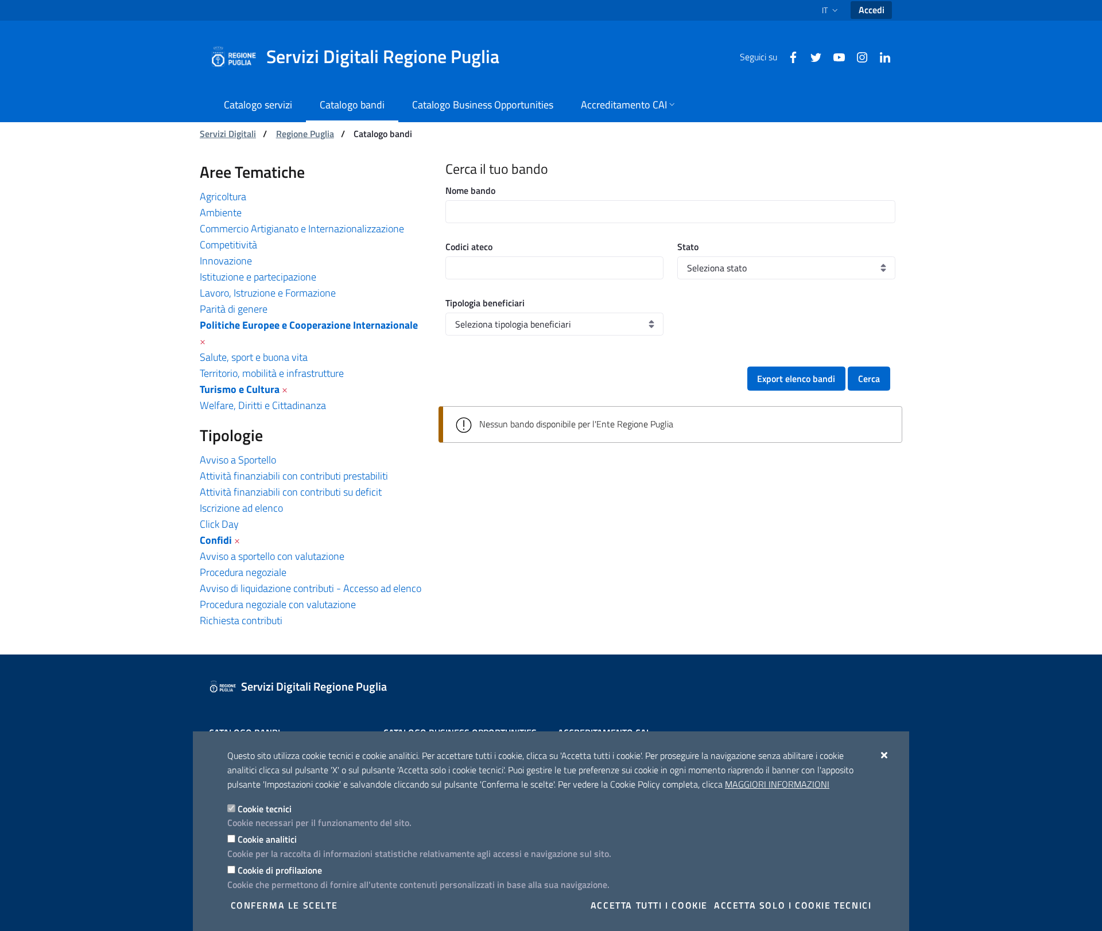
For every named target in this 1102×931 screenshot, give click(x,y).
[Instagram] (857, 56)
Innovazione (226, 260)
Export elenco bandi (796, 378)
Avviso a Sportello (238, 460)
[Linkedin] (880, 56)
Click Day (219, 524)
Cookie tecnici (265, 809)
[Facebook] (788, 56)
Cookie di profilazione (280, 870)
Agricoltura (223, 196)
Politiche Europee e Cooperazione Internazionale (309, 325)
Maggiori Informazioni (777, 784)
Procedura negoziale (243, 572)
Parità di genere (233, 309)
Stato (688, 247)
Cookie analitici (267, 839)
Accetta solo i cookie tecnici (792, 905)
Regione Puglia (305, 134)
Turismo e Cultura (240, 389)
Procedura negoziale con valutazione (278, 604)
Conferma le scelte (284, 905)
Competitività (228, 244)
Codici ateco (468, 247)
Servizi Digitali (228, 134)
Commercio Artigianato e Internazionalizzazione (302, 228)
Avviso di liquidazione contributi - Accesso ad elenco (310, 588)
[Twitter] (811, 56)
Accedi (871, 10)
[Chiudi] (885, 755)
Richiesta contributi (241, 620)
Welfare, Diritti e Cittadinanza (263, 405)
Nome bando (470, 190)
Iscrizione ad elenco (241, 508)
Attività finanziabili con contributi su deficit (291, 492)
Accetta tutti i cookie (649, 905)
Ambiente (221, 212)
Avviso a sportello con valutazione (272, 556)
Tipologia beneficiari (485, 303)
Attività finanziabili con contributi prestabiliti (294, 476)
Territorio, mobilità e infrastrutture (272, 373)
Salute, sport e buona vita (254, 357)
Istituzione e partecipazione (258, 277)
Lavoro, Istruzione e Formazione (268, 293)
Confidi (216, 540)
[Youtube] (834, 56)
